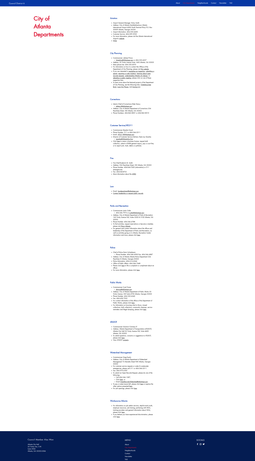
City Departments (130, 447)
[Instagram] (200, 444)
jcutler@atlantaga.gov (136, 213)
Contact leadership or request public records (128, 193)
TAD (126, 459)
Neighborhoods (130, 450)
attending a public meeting (122, 78)
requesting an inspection (137, 71)
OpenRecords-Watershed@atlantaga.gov (134, 382)
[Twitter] (203, 444)
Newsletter (128, 456)
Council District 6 (17, 3)
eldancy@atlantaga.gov (124, 106)
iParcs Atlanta (125, 226)
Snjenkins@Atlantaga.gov (124, 60)
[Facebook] (197, 444)
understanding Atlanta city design (136, 76)
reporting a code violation (127, 74)
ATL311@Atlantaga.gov (126, 135)
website (121, 39)
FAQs (115, 41)
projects (125, 340)
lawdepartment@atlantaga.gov (128, 191)
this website (145, 69)
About (127, 444)
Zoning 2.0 (136, 87)
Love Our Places (122, 87)
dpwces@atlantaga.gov (124, 289)
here (118, 141)
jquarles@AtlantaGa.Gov (124, 139)
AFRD (134, 174)
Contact (127, 453)
